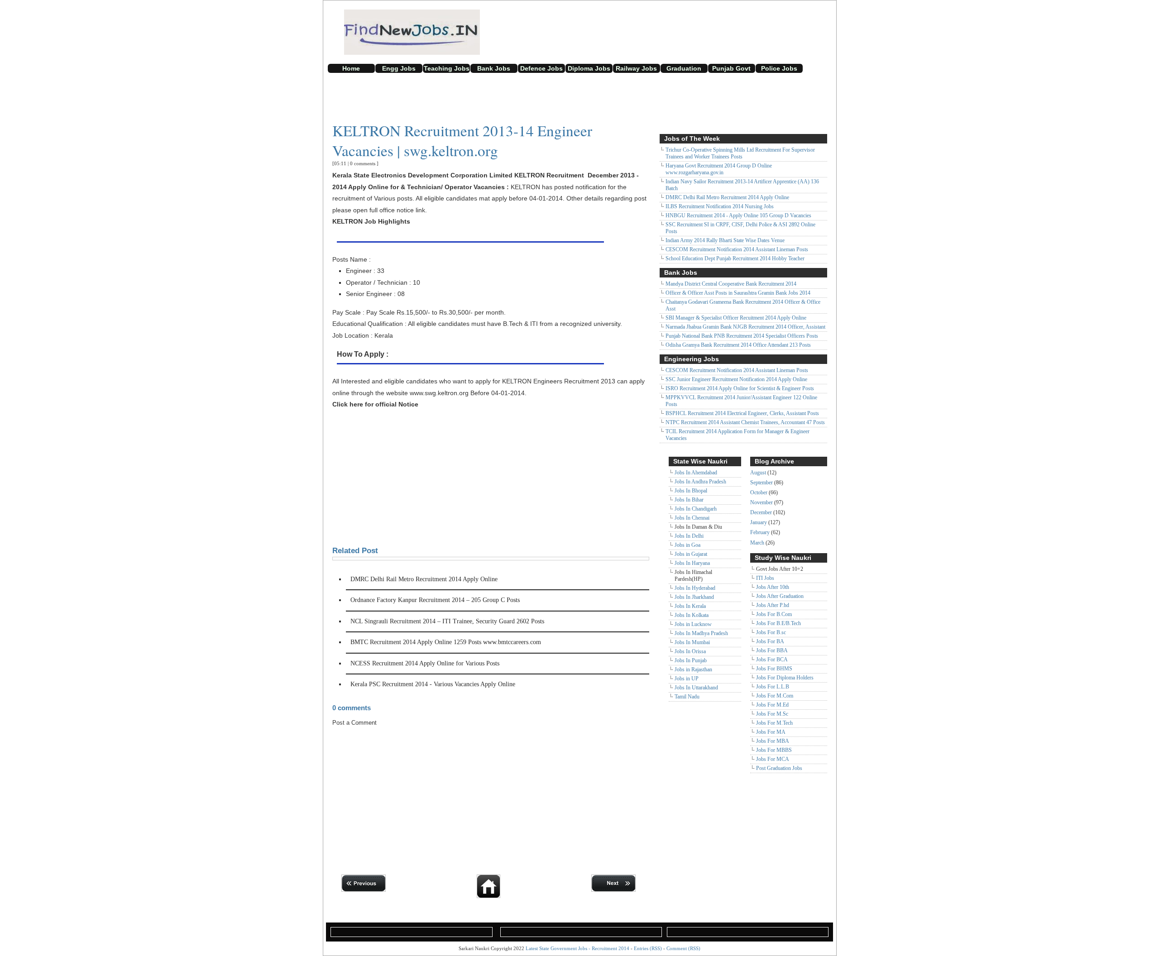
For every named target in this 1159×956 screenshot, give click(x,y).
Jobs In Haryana (692, 563)
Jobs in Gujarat (691, 554)
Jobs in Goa (687, 545)
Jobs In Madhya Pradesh (701, 633)
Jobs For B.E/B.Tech (778, 623)
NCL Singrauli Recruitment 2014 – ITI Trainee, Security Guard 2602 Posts (447, 621)
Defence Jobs (541, 68)
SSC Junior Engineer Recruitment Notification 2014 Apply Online (736, 379)
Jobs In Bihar (689, 500)
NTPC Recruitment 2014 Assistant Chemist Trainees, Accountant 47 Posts (745, 422)
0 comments (362, 163)
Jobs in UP (687, 678)
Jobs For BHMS (774, 668)
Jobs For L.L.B (772, 687)
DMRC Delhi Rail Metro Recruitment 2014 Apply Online (424, 579)
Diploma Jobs (589, 68)
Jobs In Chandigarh (696, 509)
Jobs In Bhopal (691, 491)
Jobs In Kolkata (692, 615)
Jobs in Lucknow (693, 624)
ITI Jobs (765, 578)
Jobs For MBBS (774, 750)
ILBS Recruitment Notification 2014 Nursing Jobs (720, 206)
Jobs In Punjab (691, 660)
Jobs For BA (770, 641)
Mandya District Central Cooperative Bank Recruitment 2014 (731, 284)
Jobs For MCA (772, 759)
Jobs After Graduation (780, 596)
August (758, 472)
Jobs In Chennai (692, 518)
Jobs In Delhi (689, 536)
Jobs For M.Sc (772, 714)
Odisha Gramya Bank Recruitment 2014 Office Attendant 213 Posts (738, 345)
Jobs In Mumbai (692, 642)
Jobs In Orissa (690, 651)
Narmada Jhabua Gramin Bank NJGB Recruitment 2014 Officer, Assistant (745, 327)
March (757, 543)
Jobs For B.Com (774, 614)
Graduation (683, 68)
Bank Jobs (493, 68)
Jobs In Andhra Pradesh (700, 481)
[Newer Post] (365, 890)
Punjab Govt (731, 68)
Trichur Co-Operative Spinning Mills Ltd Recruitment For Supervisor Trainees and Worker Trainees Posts (740, 153)
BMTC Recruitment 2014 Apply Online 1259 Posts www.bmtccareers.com (445, 642)
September (761, 482)
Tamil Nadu (687, 696)
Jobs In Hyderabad (695, 588)
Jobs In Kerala (690, 606)
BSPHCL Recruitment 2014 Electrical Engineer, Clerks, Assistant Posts (742, 413)
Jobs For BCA (772, 659)
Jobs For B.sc (771, 632)
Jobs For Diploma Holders (785, 677)
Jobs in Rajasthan (693, 669)
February (760, 532)
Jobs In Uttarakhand (696, 687)
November (761, 502)
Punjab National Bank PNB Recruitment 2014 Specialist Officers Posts (742, 336)
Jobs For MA (770, 732)
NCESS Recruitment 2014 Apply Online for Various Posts (424, 663)
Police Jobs (779, 68)
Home (351, 68)
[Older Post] (615, 890)
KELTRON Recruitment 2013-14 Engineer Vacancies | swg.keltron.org (462, 140)
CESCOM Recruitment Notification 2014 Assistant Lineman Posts (737, 249)
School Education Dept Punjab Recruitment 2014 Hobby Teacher (735, 258)
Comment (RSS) (683, 948)
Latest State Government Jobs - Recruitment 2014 (577, 948)
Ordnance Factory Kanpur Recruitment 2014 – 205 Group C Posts (435, 600)
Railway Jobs (636, 68)
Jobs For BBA (772, 650)
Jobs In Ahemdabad (696, 472)
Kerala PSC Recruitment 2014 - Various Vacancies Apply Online (432, 684)
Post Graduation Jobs (779, 768)
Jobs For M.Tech (774, 723)
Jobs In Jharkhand (694, 597)
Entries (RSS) (648, 948)
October (758, 492)
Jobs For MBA (772, 741)
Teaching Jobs (446, 68)
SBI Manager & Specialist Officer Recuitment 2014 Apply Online (736, 318)
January (758, 522)
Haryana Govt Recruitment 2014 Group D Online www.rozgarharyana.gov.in (719, 169)
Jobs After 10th (772, 587)
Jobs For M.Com (774, 696)
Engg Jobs (399, 68)
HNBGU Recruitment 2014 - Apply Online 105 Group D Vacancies (738, 215)
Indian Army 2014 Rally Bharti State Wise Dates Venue (725, 240)
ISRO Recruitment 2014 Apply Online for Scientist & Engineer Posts (740, 388)
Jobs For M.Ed (772, 705)
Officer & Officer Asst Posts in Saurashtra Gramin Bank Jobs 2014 (738, 293)
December (761, 512)
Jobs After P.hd (772, 605)
